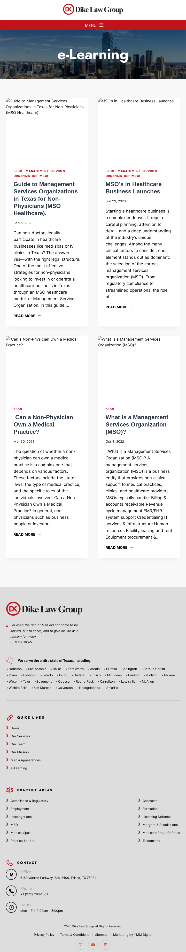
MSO (14, 825)
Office (25, 871)
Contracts (150, 801)
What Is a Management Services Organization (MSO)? (137, 424)
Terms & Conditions (74, 935)
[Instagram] (80, 945)
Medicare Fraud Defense (161, 833)
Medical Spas (21, 833)
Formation (150, 809)
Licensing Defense (157, 817)
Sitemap (101, 935)
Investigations (21, 817)
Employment (20, 809)
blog (18, 171)
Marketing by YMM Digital (132, 935)
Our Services (20, 736)
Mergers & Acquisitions (160, 825)
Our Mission (20, 752)
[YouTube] (93, 945)
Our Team (18, 744)
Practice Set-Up (23, 841)
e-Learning (19, 768)
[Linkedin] (105, 945)
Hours (25, 904)
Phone (26, 888)
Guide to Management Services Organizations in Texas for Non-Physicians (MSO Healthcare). (46, 198)
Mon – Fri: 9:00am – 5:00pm (41, 911)
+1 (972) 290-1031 (34, 894)
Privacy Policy (44, 935)
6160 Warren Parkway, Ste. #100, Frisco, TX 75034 (58, 878)
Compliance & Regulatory (29, 801)
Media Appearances (26, 760)
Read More (24, 316)
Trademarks (151, 841)
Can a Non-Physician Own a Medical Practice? (43, 424)
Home (15, 728)
